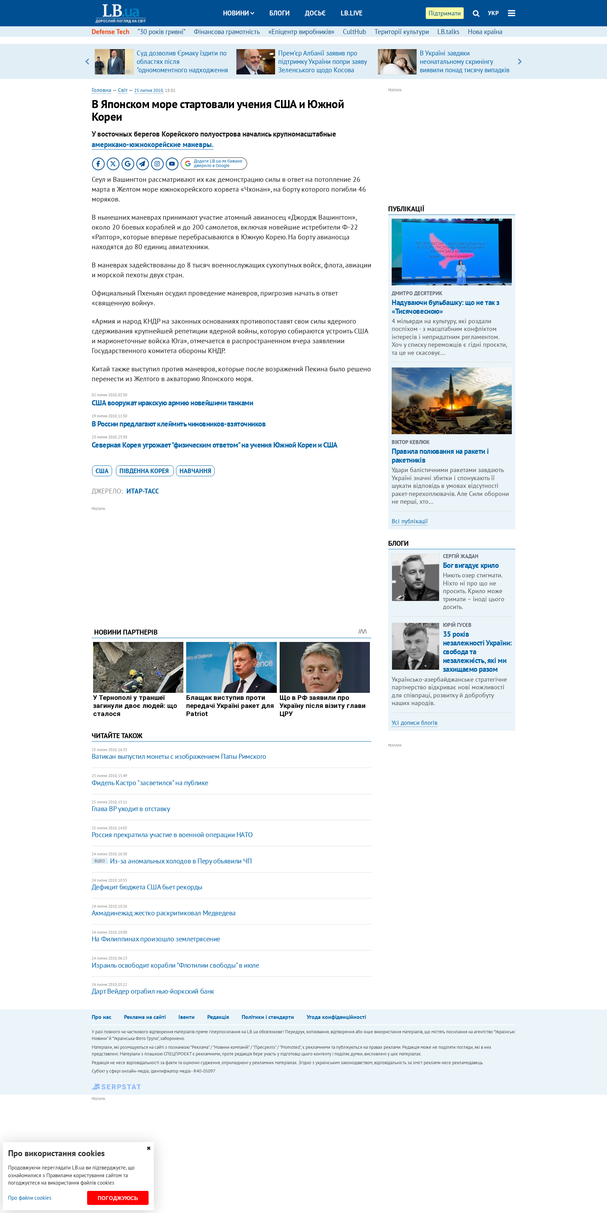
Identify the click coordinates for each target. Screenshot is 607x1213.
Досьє (315, 13)
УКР (493, 13)
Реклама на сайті (145, 1016)
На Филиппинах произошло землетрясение (156, 938)
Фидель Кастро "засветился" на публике (150, 782)
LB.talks (448, 31)
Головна (101, 89)
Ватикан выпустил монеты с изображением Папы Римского (179, 756)
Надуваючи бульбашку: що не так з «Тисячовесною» (446, 307)
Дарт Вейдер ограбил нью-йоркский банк (153, 991)
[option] (162, 61)
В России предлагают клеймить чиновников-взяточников (179, 424)
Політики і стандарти (268, 1016)
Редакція (218, 1016)
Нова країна (485, 31)
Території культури (401, 31)
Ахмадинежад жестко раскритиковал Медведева (164, 912)
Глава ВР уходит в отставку (131, 808)
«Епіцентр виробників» (301, 31)
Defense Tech (110, 31)
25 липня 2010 (148, 90)
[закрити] (148, 1148)
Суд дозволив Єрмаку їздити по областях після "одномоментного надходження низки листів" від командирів (182, 65)
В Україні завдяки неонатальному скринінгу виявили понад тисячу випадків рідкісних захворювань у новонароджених (464, 70)
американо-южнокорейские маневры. (153, 144)
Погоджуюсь (118, 1198)
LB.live (352, 13)
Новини (236, 13)
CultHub (354, 31)
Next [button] (519, 61)
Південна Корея (144, 471)
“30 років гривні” (161, 31)
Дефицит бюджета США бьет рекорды (147, 886)
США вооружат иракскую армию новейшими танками (172, 402)
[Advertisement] (231, 562)
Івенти (186, 1016)
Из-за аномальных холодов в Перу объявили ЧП (173, 861)
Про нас (101, 1016)
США (102, 471)
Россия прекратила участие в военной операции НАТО (172, 834)
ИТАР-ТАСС (142, 491)
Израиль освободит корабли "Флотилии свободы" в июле (175, 965)
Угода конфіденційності (336, 1016)
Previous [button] (87, 61)
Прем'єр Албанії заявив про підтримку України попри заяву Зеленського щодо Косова (322, 61)
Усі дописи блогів (414, 723)
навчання (195, 471)
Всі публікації (410, 521)
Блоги (279, 13)
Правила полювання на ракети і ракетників (440, 455)
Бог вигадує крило (471, 565)
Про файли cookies (29, 1197)
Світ (123, 89)
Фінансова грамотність (227, 31)
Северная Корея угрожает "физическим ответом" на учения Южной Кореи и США (215, 445)
